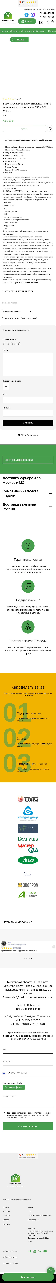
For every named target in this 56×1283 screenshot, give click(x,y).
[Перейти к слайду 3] (29, 958)
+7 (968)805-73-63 (10, 1257)
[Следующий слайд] (53, 946)
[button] (28, 1277)
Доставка (6, 1211)
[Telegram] (30, 1252)
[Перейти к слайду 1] (24, 958)
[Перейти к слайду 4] (31, 958)
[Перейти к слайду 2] (26, 958)
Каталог (6, 1207)
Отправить (28, 423)
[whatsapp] (35, 1252)
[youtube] (45, 1252)
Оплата (6, 1220)
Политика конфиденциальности (40, 1215)
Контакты (6, 1224)
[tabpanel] (28, 500)
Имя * (5, 394)
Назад (20, 39)
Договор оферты (33, 1220)
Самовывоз (7, 1215)
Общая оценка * (10, 339)
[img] (33, 15)
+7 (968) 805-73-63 (28, 1005)
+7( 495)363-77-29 (10, 1251)
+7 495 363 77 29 (46, 16)
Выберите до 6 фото (12, 381)
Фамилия (7, 407)
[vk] (40, 1252)
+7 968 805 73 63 (46, 13)
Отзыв (5, 350)
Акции (30, 1207)
